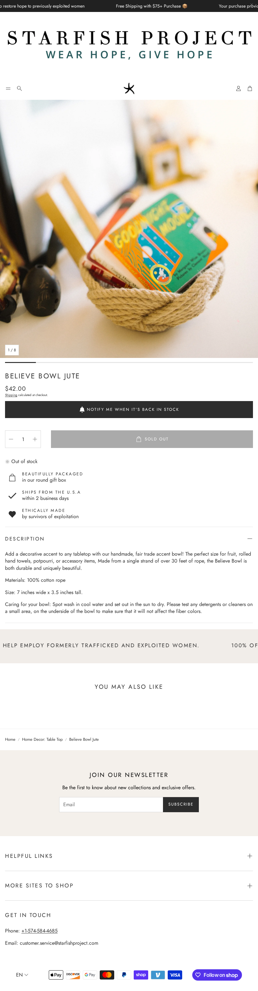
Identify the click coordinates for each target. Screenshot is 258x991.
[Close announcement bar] (251, 4)
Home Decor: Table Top (42, 739)
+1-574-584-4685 (39, 930)
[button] (8, 88)
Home (10, 739)
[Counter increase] (35, 439)
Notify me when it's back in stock (133, 409)
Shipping (11, 395)
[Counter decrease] (11, 439)
